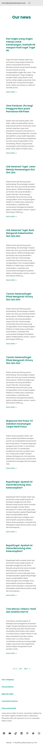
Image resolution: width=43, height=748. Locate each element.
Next (27, 669)
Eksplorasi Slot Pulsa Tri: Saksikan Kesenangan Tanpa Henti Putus (19, 423)
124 (20, 669)
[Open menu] (29, 3)
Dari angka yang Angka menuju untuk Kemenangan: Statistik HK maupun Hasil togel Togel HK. (20, 44)
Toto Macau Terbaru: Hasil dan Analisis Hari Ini (21, 610)
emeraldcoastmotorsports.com (14, 3)
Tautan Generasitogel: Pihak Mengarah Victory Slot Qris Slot (19, 296)
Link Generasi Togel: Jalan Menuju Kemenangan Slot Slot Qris (20, 169)
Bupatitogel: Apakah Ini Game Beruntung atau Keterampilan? (19, 484)
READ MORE (11, 92)
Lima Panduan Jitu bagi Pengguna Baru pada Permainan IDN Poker (19, 108)
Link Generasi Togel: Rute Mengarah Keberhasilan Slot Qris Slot (20, 233)
